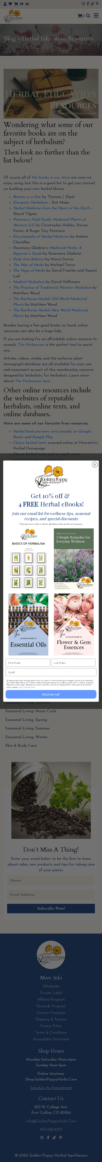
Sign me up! (51, 694)
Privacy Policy (23, 687)
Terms (32, 687)
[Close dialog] (95, 464)
